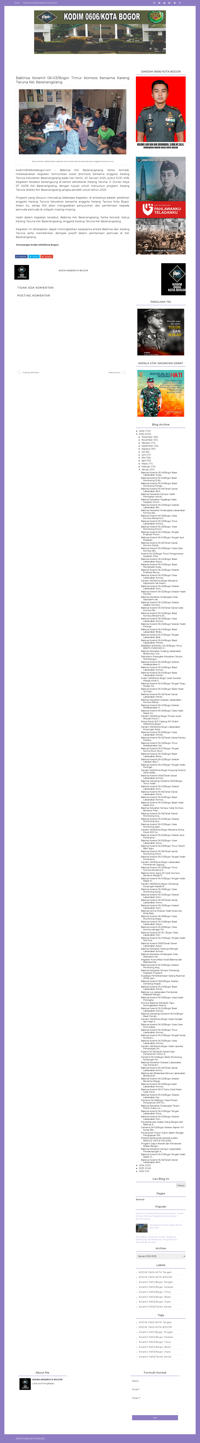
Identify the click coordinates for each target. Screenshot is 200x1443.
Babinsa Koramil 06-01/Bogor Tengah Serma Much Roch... (160, 749)
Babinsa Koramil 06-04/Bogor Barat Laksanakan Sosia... (159, 473)
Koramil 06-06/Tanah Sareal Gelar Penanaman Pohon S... (158, 1052)
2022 (141, 1171)
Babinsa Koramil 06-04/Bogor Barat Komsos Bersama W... (159, 614)
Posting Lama (114, 372)
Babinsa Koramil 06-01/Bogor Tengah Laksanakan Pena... (160, 1112)
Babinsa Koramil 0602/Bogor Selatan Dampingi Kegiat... (159, 982)
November (147, 440)
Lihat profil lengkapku (43, 1383)
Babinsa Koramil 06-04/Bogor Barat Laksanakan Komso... (159, 668)
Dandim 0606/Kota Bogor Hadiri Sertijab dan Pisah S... (161, 1020)
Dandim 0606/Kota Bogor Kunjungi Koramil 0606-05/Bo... (163, 771)
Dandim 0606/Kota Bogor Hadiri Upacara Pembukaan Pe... (162, 1047)
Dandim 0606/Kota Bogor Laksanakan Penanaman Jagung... (160, 863)
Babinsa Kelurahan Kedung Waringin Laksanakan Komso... (159, 950)
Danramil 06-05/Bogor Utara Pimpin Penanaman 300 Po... (159, 1101)
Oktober (146, 443)
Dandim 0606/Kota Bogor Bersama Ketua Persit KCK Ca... (162, 831)
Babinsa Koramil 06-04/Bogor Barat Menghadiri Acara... (159, 565)
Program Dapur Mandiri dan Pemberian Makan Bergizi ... (161, 1144)
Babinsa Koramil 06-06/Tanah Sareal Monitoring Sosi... (159, 814)
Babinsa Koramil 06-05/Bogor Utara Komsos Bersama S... (159, 517)
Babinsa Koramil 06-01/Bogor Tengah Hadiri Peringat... (163, 766)
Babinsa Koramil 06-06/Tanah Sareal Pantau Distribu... (163, 738)
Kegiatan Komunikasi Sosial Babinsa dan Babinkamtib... (161, 960)
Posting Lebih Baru (31, 372)
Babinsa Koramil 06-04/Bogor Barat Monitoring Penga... (159, 484)
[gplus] (169, 3)
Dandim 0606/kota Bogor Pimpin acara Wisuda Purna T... (161, 717)
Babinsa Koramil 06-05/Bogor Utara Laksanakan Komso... (159, 576)
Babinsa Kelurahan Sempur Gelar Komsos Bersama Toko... (162, 809)
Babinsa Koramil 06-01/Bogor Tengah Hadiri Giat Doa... (163, 939)
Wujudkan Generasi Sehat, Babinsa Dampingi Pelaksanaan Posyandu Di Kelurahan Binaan (156, 1239)
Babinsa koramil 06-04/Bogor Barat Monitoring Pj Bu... (159, 479)
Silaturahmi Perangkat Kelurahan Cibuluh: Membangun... (162, 657)
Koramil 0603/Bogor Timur (155, 1292)
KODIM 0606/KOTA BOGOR (73, 270)
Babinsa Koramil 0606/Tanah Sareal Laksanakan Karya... (159, 944)
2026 (141, 431)
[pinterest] (159, 3)
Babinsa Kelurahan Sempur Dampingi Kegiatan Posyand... (160, 971)
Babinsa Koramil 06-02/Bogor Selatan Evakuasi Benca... (160, 571)
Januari (145, 469)
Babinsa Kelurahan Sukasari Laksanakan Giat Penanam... (161, 1063)
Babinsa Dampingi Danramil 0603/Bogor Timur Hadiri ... (161, 782)
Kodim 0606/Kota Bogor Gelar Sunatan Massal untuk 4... (161, 679)
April (144, 460)
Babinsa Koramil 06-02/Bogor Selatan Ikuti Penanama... (162, 836)
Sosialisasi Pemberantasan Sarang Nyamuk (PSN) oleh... (163, 977)
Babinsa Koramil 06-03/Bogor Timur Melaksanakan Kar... (159, 744)
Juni (144, 454)
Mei (143, 457)
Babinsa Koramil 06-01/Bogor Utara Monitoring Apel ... (159, 825)
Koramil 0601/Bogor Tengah (156, 1282)
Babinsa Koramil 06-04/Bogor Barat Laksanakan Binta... (159, 755)
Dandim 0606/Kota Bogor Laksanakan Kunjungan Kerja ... (160, 728)
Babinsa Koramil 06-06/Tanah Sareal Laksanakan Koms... (159, 901)
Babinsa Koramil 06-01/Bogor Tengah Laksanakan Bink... (160, 636)
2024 (141, 1165)
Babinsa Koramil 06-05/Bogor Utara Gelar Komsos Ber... (162, 549)
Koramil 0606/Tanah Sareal (155, 1306)
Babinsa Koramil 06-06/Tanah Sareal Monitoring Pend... (159, 852)
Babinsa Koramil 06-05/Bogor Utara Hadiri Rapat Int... (162, 711)
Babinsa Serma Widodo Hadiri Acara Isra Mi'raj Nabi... (161, 912)
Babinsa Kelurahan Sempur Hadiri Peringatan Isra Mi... (158, 495)
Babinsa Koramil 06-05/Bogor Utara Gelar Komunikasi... (162, 1025)
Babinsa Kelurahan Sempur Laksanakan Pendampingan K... (161, 1150)
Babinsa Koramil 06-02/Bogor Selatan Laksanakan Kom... (160, 587)
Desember (147, 437)
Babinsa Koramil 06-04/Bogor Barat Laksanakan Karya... (159, 560)
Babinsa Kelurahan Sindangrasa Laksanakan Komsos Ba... (163, 511)
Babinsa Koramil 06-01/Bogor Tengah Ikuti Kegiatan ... (162, 538)
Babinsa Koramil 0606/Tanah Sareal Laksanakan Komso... (159, 776)
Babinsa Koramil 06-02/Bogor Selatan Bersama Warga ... (160, 1079)
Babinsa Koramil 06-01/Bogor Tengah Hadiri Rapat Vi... (163, 879)
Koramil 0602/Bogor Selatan (156, 1287)
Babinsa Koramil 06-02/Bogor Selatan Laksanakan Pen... (160, 1117)
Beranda (140, 1199)
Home (16, 3)
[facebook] (180, 3)
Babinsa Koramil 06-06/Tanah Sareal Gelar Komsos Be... (162, 609)
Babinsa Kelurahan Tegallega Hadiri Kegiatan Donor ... (159, 500)
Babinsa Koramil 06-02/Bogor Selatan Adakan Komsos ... (160, 603)
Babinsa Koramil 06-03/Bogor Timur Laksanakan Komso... (159, 522)
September (147, 446)
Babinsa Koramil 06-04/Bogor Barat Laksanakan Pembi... (159, 641)
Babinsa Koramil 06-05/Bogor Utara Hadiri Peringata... (162, 998)
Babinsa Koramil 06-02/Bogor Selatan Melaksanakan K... (160, 663)
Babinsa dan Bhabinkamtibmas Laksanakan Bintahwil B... (163, 1074)
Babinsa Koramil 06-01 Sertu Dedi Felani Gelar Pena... (161, 1090)
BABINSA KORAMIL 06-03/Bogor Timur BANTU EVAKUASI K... (161, 647)
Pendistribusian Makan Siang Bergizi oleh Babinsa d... (162, 1123)
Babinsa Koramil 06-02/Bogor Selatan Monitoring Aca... (160, 820)
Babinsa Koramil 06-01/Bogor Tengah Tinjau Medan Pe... (163, 684)
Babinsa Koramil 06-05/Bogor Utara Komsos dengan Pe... (159, 928)
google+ (48, 257)
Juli (143, 452)
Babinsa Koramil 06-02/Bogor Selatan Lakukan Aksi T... (160, 760)
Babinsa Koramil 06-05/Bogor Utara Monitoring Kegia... (159, 917)
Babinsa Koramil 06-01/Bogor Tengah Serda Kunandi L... (163, 1036)
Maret (145, 463)
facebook (22, 257)
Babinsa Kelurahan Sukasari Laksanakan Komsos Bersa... (161, 701)
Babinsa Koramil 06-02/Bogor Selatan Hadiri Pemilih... (163, 592)
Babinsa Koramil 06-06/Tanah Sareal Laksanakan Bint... (159, 490)
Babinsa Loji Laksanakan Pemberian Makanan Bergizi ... (159, 993)
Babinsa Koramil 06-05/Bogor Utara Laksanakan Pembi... (159, 733)
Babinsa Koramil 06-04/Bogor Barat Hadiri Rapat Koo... (162, 803)
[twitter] (174, 3)
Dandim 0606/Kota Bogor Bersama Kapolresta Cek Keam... (159, 581)
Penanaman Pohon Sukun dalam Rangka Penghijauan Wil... (162, 1134)
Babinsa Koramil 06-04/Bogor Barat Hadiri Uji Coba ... (162, 690)
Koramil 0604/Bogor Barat (155, 1297)
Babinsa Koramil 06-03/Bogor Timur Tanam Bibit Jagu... (163, 847)
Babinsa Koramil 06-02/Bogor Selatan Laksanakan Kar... (160, 1096)
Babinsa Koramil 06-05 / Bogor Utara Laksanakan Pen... (159, 933)
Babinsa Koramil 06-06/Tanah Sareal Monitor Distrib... (159, 544)
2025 (141, 434)
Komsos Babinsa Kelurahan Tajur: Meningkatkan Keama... (158, 1004)
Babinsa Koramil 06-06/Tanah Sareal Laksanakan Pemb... (159, 695)
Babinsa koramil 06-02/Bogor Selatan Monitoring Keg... (160, 966)
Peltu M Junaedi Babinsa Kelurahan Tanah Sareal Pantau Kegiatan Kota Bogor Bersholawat (160, 1216)
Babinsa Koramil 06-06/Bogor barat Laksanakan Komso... (159, 1085)
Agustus (146, 448)
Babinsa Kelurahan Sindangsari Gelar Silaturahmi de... (159, 598)
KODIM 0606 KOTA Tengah (155, 1272)
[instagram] (154, 3)
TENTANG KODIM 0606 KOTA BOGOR (40, 3)
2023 (141, 1168)
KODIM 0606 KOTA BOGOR (155, 1277)
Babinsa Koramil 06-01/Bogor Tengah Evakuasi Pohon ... (160, 533)
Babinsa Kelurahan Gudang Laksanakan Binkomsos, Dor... (161, 652)
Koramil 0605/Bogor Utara (155, 1301)
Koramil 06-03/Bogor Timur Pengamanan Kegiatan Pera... (162, 555)
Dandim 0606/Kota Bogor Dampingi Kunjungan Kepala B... (159, 885)
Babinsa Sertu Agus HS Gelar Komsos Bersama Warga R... (160, 874)
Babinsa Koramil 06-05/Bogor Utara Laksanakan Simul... (159, 841)
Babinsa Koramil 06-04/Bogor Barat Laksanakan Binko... (159, 630)
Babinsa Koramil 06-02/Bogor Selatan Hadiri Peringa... (163, 625)
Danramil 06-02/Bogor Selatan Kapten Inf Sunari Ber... (162, 1128)
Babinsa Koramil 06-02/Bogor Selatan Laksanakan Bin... (160, 506)
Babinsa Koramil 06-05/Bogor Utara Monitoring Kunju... (159, 890)
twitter (35, 257)
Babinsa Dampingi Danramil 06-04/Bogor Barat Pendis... (162, 1015)
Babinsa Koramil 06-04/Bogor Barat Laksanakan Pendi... (159, 988)
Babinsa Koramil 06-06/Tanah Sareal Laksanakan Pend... (159, 793)
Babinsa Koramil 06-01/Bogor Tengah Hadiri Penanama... (163, 858)
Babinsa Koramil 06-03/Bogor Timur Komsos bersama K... (159, 868)
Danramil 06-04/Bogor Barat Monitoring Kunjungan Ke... (161, 1058)
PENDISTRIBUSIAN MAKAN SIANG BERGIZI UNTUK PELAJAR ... (159, 1139)
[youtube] (164, 3)
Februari (146, 466)
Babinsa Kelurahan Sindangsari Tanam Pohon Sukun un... (160, 1107)
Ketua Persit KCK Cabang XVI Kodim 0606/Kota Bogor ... (159, 722)
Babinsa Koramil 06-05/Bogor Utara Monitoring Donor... (159, 528)
